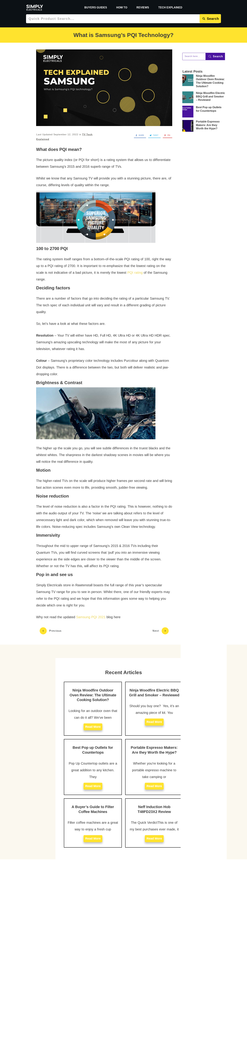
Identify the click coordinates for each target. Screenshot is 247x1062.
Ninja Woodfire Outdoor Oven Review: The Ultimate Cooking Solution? (93, 695)
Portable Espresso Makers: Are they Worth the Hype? (208, 125)
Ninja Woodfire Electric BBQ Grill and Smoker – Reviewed (210, 96)
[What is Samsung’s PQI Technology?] (104, 87)
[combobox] (113, 18)
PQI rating (135, 272)
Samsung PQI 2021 (91, 617)
